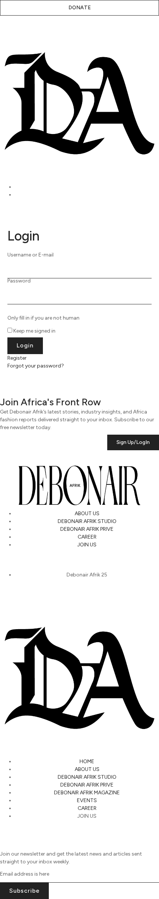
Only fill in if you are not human (43, 318)
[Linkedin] (46, 561)
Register (17, 358)
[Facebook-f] (64, 561)
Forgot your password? (35, 366)
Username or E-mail (30, 255)
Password (19, 281)
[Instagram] (9, 561)
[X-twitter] (27, 561)
